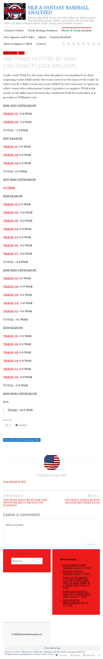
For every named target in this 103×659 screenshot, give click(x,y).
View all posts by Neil (14, 481)
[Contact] (98, 42)
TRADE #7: (11, 253)
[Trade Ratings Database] (68, 42)
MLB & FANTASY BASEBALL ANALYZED (58, 9)
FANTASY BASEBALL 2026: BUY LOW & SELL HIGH (77, 594)
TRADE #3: (11, 163)
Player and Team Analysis (23, 440)
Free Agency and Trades (19, 37)
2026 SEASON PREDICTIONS (71, 601)
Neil (21, 53)
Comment (90, 544)
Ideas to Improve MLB (18, 44)
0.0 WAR (9, 187)
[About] (83, 42)
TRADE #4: (11, 229)
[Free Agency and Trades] (78, 42)
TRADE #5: (11, 237)
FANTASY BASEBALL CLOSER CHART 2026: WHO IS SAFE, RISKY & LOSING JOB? (76, 581)
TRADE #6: (11, 245)
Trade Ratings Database (43, 30)
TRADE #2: (11, 122)
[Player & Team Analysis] (73, 42)
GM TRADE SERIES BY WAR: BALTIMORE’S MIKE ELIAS (82, 498)
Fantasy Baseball (60, 37)
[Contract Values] (63, 42)
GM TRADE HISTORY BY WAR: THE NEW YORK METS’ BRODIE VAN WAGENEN (25, 500)
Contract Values (14, 30)
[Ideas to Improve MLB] (93, 42)
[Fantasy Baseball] (88, 42)
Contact (41, 44)
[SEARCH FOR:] (27, 561)
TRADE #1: (10, 113)
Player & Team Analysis (77, 30)
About (42, 37)
